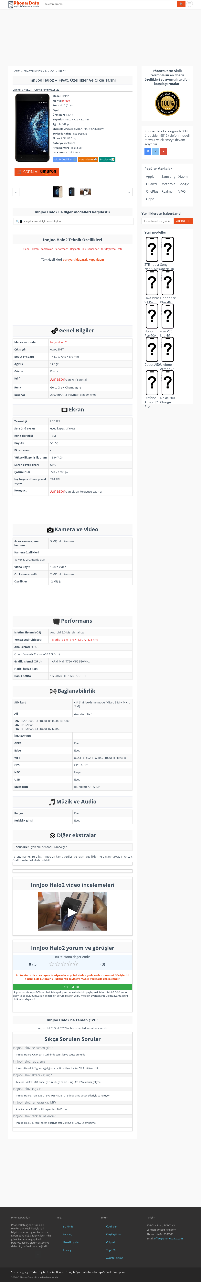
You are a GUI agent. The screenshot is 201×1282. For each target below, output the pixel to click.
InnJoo (66, 100)
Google (183, 184)
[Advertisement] (100, 38)
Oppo (150, 199)
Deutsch (60, 1272)
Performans (61, 249)
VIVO (181, 191)
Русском (80, 1272)
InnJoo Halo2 (58, 342)
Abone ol (183, 221)
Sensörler (93, 249)
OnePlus (152, 191)
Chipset (110, 1242)
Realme (167, 191)
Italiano (89, 1272)
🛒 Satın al (28, 171)
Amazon (57, 379)
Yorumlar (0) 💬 (88, 159)
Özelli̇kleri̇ (111, 1226)
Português (99, 1272)
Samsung (168, 176)
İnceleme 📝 (107, 159)
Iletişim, (67, 1234)
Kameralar (47, 249)
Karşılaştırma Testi (111, 249)
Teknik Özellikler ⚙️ (65, 159)
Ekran (35, 249)
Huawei (151, 184)
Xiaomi (183, 176)
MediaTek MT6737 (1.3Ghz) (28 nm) (75, 639)
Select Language (20, 1272)
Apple (150, 176)
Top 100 (110, 1250)
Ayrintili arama (114, 1258)
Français (70, 1272)
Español (51, 1272)
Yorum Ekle (72, 987)
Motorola (168, 184)
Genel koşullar (71, 1242)
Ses (84, 249)
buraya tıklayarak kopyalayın (83, 259)
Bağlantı (75, 249)
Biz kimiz (68, 1226)
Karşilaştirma (113, 1234)
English (42, 1272)
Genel (26, 249)
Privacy (67, 1250)
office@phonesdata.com (168, 1238)
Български (119, 1272)
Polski (109, 1272)
